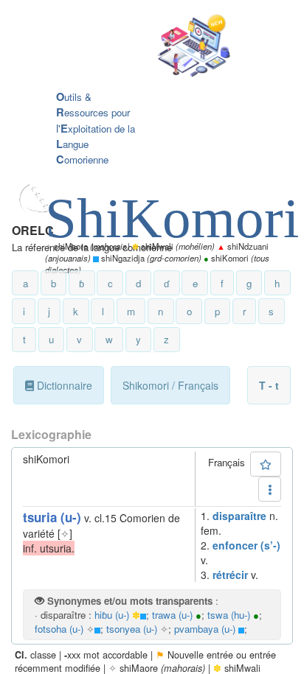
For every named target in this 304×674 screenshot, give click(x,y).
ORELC (33, 230)
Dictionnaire (63, 385)
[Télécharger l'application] (141, 47)
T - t (269, 385)
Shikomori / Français (170, 385)
